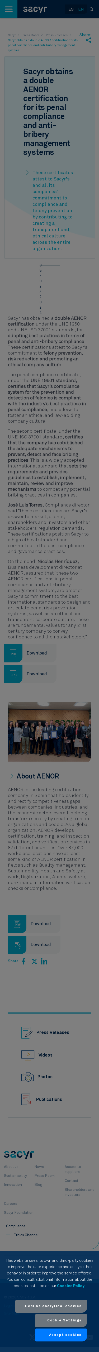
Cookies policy (70, 1286)
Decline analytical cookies (53, 1306)
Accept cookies (65, 1335)
